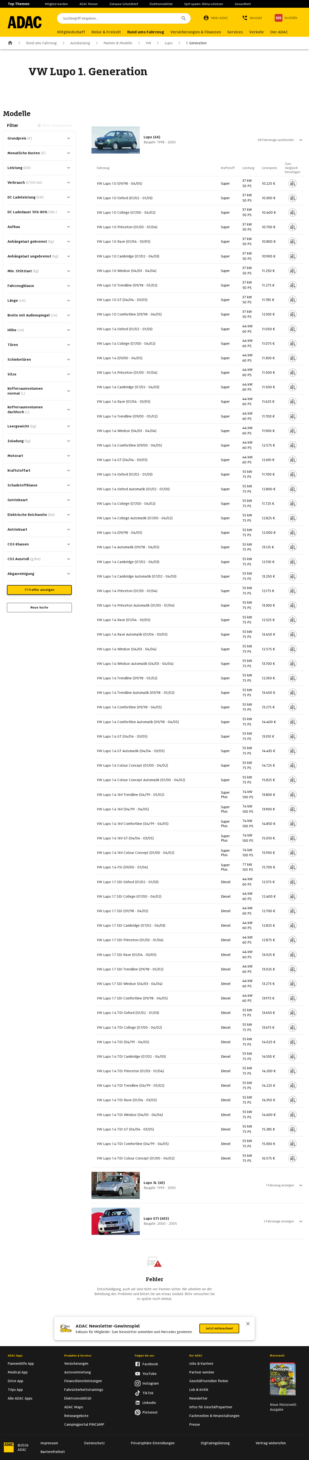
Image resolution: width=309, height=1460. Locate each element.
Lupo (169, 43)
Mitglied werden (56, 4)
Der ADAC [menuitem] (279, 32)
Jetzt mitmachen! (219, 1328)
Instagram (150, 1383)
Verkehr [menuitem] (256, 32)
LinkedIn (149, 1403)
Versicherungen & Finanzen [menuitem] (195, 32)
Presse (194, 1424)
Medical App (18, 1372)
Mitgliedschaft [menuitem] (71, 32)
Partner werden (201, 1372)
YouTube (149, 1374)
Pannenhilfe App (21, 1363)
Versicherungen (76, 1363)
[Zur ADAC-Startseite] (25, 22)
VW (148, 43)
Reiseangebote (76, 1416)
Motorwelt (277, 1355)
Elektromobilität (161, 4)
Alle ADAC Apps (20, 1398)
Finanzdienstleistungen (83, 1381)
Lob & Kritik (198, 1389)
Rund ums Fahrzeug (41, 43)
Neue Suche (39, 607)
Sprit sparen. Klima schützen (203, 4)
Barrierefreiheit (53, 1452)
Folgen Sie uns (144, 1355)
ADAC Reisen (88, 4)
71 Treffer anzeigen (39, 590)
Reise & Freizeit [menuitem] (106, 32)
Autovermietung (77, 1372)
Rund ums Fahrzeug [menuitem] (145, 32)
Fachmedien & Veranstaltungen (214, 1416)
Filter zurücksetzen (57, 125)
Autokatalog (80, 43)
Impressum (49, 1443)
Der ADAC (195, 1355)
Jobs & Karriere (201, 1363)
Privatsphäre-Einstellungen (153, 1443)
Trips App (15, 1389)
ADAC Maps (73, 1407)
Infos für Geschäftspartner (210, 1407)
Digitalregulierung (215, 1443)
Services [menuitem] (235, 32)
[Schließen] (248, 1324)
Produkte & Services (77, 1355)
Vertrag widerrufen (271, 1443)
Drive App (15, 1381)
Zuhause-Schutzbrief (123, 4)
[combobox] (124, 18)
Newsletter (198, 1398)
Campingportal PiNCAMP (84, 1424)
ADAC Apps (15, 1355)
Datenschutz (94, 1443)
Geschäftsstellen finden (208, 1381)
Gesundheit (243, 4)
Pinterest (150, 1412)
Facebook (150, 1364)
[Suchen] (183, 18)
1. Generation (196, 43)
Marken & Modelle (118, 43)
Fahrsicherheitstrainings (83, 1389)
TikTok (148, 1393)
